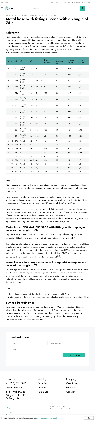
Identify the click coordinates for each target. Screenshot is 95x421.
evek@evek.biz (65, 2)
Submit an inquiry (74, 355)
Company (71, 379)
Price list (42, 383)
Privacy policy (10, 415)
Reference (43, 391)
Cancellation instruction (13, 413)
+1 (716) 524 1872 (53, 2)
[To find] (82, 8)
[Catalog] (2, 8)
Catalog (42, 379)
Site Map (9, 409)
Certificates (72, 383)
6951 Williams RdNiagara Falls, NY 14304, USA (15, 395)
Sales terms (9, 411)
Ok (88, 418)
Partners (70, 387)
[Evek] (11, 8)
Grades (42, 387)
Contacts (71, 391)
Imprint (8, 407)
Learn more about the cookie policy (47, 418)
